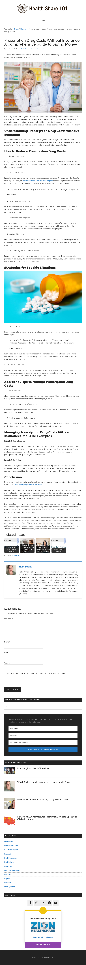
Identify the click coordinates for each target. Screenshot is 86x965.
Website (7, 663)
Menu (44, 21)
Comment (8, 619)
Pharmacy (15, 555)
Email (6, 652)
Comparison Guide (11, 846)
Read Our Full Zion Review (43, 937)
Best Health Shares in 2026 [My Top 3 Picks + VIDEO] (42, 799)
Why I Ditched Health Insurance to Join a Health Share (43, 782)
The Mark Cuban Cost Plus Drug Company (37, 181)
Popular (7, 879)
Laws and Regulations (12, 870)
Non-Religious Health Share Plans (34, 768)
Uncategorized (9, 887)
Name (7, 642)
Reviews (7, 883)
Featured (7, 854)
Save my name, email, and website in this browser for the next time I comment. (36, 674)
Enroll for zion (43, 945)
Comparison (8, 842)
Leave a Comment (37, 49)
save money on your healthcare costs (28, 485)
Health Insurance (10, 858)
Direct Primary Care (11, 850)
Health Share (9, 862)
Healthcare (8, 866)
